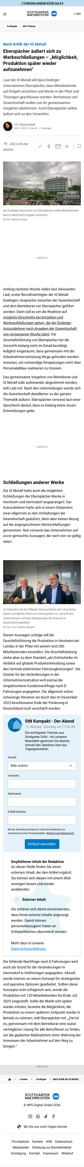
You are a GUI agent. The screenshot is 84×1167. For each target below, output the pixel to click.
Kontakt (34, 1153)
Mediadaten (21, 1147)
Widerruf (67, 1153)
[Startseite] (9, 1079)
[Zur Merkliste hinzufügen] (78, 146)
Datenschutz (63, 1141)
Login (77, 13)
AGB (49, 1141)
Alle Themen (29, 26)
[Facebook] (54, 1116)
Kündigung (18, 1153)
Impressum (50, 1153)
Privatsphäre (20, 1141)
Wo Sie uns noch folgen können (45, 1127)
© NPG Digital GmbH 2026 (42, 1105)
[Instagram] (30, 1116)
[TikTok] (46, 1116)
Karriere (37, 1141)
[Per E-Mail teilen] (58, 146)
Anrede (12, 757)
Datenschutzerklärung (28, 949)
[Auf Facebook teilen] (49, 146)
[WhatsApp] (38, 1116)
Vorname (13, 775)
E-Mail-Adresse (17, 811)
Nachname (14, 793)
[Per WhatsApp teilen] (66, 146)
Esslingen (12, 26)
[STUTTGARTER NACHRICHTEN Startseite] (42, 13)
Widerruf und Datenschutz (60, 833)
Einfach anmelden (42, 844)
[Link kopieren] (40, 146)
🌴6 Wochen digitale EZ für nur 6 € (42, 3)
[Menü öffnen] (4, 14)
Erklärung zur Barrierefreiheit (51, 1147)
